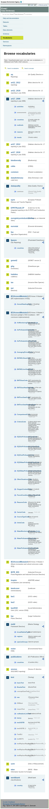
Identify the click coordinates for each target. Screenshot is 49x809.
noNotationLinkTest (22, 714)
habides (14, 274)
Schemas (6, 34)
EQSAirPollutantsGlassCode (22, 437)
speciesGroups (22, 642)
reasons (20, 132)
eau (18, 697)
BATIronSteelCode (22, 397)
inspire (14, 580)
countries (20, 120)
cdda (13, 166)
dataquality (15, 186)
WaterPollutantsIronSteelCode (22, 548)
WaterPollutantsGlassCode (22, 538)
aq (12, 74)
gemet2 (14, 260)
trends (19, 137)
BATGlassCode (22, 380)
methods (20, 125)
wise (13, 770)
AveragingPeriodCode (22, 352)
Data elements (8, 30)
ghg (12, 266)
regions (19, 636)
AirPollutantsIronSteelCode (22, 341)
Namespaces (7, 45)
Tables (5, 26)
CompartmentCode (22, 414)
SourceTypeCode (22, 517)
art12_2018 (15, 91)
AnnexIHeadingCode (22, 304)
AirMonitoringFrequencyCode (22, 323)
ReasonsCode (22, 502)
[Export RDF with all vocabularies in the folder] (43, 101)
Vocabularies (7, 38)
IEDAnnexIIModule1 (19, 296)
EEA (12, 2)
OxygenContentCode (22, 489)
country (19, 785)
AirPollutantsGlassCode (22, 330)
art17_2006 (15, 99)
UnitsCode (20, 523)
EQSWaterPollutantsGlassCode (22, 462)
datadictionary (17, 178)
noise (13, 649)
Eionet (11, 14)
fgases (14, 240)
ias (12, 282)
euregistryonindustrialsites (19, 218)
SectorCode (21, 512)
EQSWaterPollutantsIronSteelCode (22, 471)
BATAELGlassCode (22, 358)
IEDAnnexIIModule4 (19, 562)
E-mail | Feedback (9, 802)
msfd (13, 624)
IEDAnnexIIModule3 (19, 313)
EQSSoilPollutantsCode (22, 455)
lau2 (12, 602)
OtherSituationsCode (22, 479)
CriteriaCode (21, 422)
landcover (15, 588)
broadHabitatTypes (22, 632)
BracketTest (21, 687)
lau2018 (14, 608)
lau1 (12, 596)
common (14, 172)
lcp (12, 616)
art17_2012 (15, 144)
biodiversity (16, 160)
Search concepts (29, 68)
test (12, 677)
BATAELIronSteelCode (22, 369)
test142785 (20, 722)
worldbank (15, 778)
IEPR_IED (15, 572)
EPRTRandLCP (17, 208)
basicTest (20, 683)
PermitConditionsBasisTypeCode (22, 495)
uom (13, 764)
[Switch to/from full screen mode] (35, 5)
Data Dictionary (19, 14)
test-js (19, 718)
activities (20, 106)
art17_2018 (15, 152)
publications (16, 657)
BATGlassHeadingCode (22, 387)
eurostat (14, 226)
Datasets (6, 22)
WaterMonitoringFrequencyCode (22, 531)
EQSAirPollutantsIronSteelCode (22, 446)
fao (12, 232)
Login (31, 5)
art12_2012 (15, 83)
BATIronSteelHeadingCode (22, 405)
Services (6, 42)
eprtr (13, 200)
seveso (14, 669)
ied (12, 288)
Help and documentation (11, 18)
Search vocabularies (13, 68)
